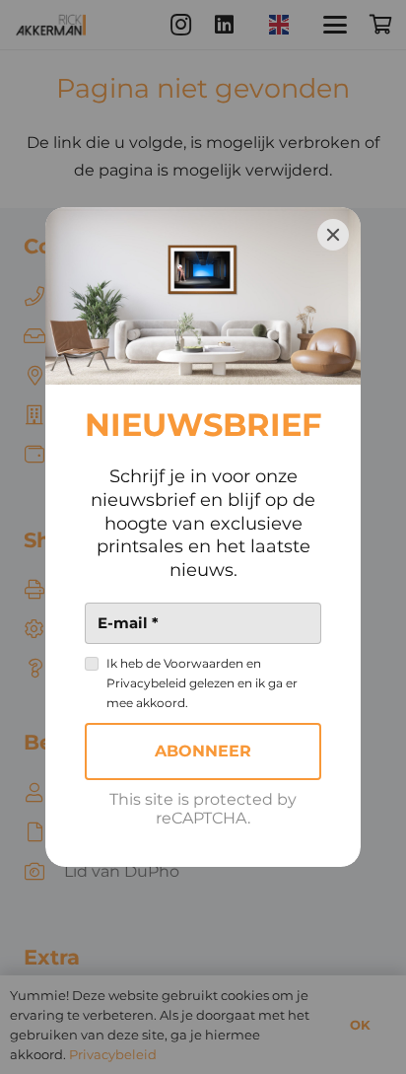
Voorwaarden (203, 663)
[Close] (333, 235)
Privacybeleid (146, 683)
